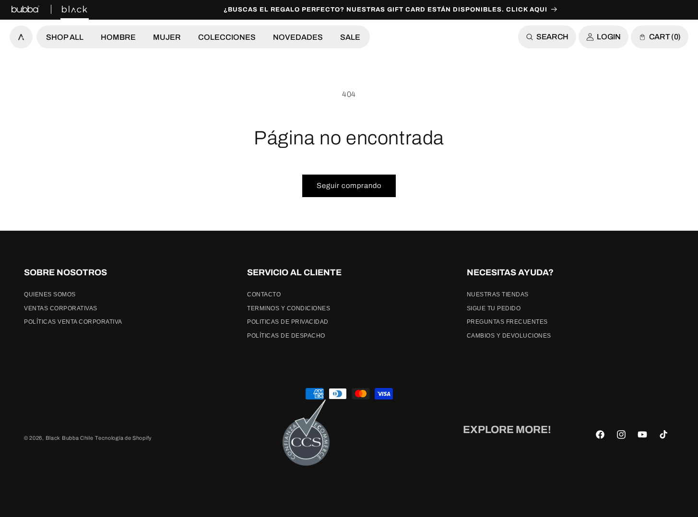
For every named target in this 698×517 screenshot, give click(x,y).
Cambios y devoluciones (509, 335)
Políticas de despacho (286, 335)
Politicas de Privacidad (288, 321)
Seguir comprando (349, 185)
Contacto (264, 294)
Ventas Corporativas (60, 308)
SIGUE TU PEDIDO (494, 308)
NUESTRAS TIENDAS (498, 294)
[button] (64, 36)
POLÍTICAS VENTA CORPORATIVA (73, 321)
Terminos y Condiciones (288, 308)
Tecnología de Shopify (123, 438)
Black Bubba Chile (70, 438)
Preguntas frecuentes (507, 321)
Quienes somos (50, 294)
